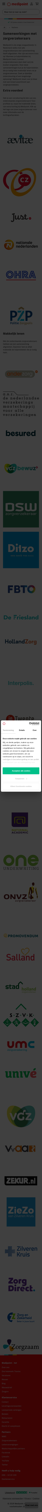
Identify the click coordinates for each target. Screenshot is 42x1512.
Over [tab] (35, 730)
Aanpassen (19, 778)
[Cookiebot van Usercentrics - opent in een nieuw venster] (29, 723)
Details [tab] (22, 730)
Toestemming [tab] (8, 730)
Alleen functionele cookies (21, 786)
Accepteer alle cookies (21, 771)
